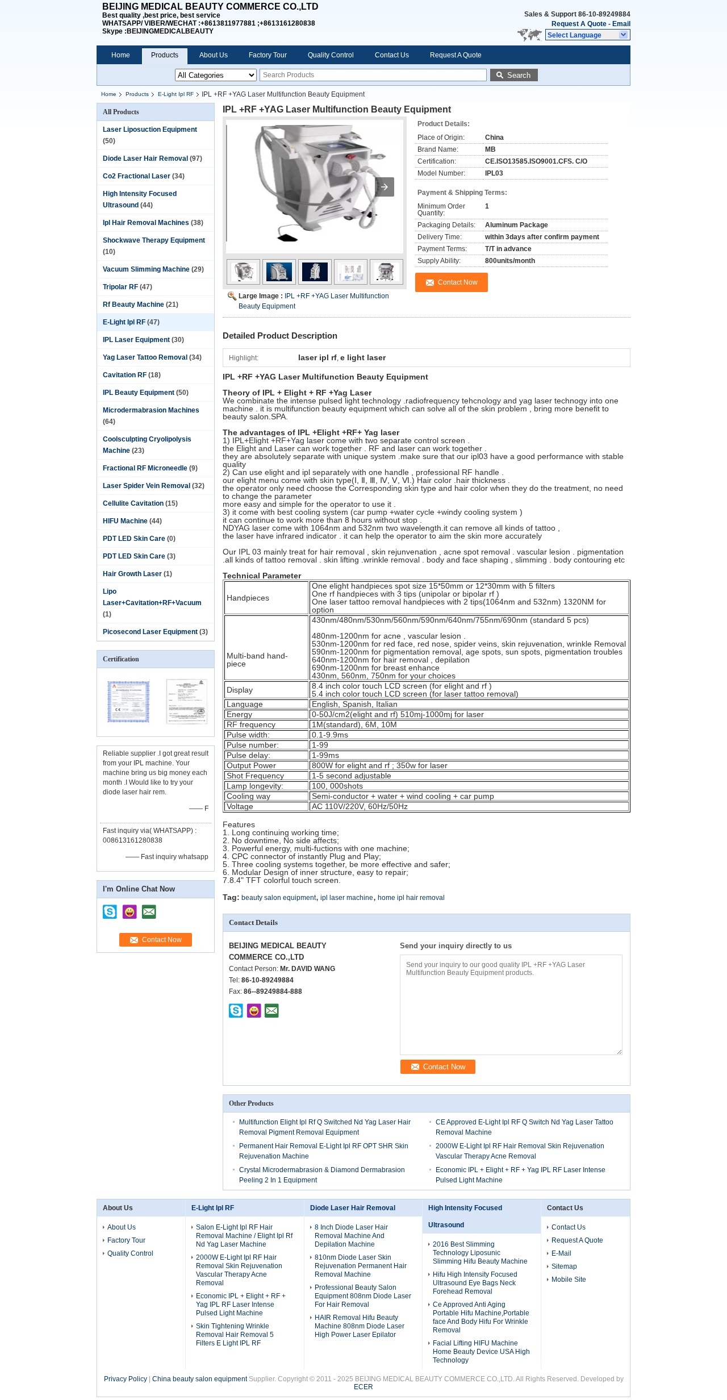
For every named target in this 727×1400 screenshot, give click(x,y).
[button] (587, 34)
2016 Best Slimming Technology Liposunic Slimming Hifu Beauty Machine (480, 1252)
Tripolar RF (120, 287)
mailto (148, 908)
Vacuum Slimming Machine (146, 269)
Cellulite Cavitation (133, 503)
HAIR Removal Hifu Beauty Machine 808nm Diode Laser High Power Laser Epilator (359, 1326)
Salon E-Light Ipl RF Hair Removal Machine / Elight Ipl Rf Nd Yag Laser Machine (244, 1235)
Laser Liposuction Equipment (150, 130)
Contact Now (162, 940)
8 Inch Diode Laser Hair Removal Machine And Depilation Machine (351, 1235)
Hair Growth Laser (132, 574)
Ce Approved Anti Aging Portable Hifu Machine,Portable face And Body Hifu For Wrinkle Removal (481, 1317)
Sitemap (564, 1266)
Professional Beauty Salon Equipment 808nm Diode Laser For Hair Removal (363, 1296)
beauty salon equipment (278, 898)
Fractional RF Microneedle (145, 468)
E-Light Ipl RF (176, 94)
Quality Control (331, 55)
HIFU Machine (125, 521)
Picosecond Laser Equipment (150, 632)
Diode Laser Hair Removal (145, 159)
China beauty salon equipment (199, 1379)
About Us (213, 55)
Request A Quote (579, 24)
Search (518, 75)
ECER (363, 1387)
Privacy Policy (125, 1379)
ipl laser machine (346, 898)
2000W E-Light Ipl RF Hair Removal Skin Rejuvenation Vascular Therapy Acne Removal (239, 1270)
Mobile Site (568, 1280)
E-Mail (561, 1253)
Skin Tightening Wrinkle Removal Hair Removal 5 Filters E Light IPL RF (235, 1334)
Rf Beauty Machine (133, 305)
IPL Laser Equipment (136, 340)
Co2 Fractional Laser (136, 176)
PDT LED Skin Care (134, 539)
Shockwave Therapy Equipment (154, 240)
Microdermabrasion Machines (151, 410)
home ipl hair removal (411, 898)
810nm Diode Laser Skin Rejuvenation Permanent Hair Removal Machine (361, 1265)
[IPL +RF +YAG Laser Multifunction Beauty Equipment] (314, 192)
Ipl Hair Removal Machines (146, 223)
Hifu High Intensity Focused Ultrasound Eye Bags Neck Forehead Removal (475, 1282)
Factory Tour (268, 55)
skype (110, 908)
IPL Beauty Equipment (138, 393)
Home (120, 55)
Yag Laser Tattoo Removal (145, 357)
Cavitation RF (125, 375)
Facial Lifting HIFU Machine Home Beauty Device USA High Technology (481, 1351)
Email (621, 24)
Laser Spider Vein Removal (146, 486)
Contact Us (392, 55)
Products (164, 55)
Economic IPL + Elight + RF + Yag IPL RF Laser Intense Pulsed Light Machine (241, 1304)
